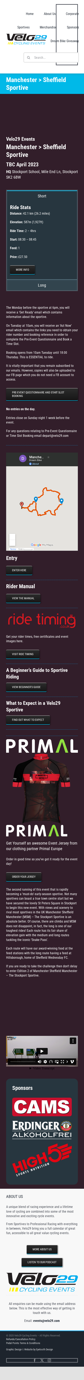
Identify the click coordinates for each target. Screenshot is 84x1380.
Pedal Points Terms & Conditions (23, 1343)
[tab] (42, 195)
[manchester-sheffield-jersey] (42, 754)
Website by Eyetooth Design (38, 1349)
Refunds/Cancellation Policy (20, 1339)
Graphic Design (14, 1349)
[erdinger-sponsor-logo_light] (42, 1122)
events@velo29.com (46, 1321)
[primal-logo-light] (42, 740)
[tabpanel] (42, 240)
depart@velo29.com (55, 436)
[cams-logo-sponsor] (42, 1099)
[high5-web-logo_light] (42, 1145)
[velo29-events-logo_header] (26, 35)
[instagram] (49, 1360)
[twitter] (42, 1360)
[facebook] (34, 1360)
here (19, 641)
